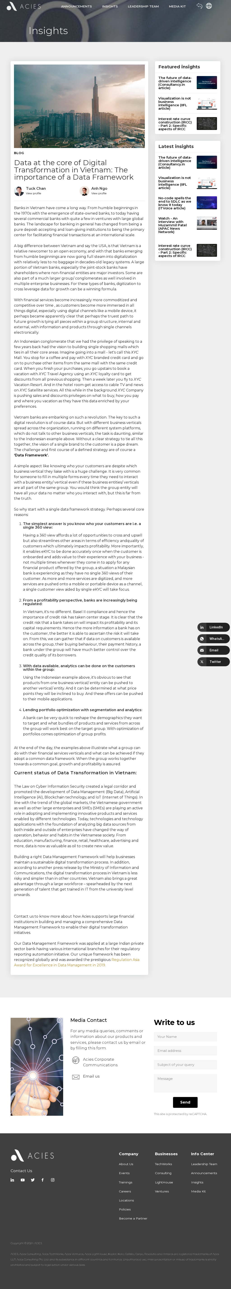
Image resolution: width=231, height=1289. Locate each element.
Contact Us (21, 1171)
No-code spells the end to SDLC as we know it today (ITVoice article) (174, 203)
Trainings (125, 1182)
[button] (213, 627)
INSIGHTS (110, 6)
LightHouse (164, 1182)
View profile (33, 193)
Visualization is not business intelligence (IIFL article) (174, 103)
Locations (126, 1200)
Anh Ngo (99, 188)
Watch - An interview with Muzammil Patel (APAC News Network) (172, 225)
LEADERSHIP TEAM (143, 6)
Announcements (204, 1173)
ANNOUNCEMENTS (76, 6)
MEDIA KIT (177, 6)
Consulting (163, 1173)
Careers (125, 1191)
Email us (91, 1076)
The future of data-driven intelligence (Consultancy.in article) (175, 83)
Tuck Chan (36, 188)
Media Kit (198, 1191)
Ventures (162, 1191)
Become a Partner (133, 1218)
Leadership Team (204, 1164)
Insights (197, 1182)
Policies (125, 1209)
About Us (126, 1164)
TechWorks (163, 1164)
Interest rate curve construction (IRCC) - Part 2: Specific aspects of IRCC (175, 124)
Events (124, 1173)
